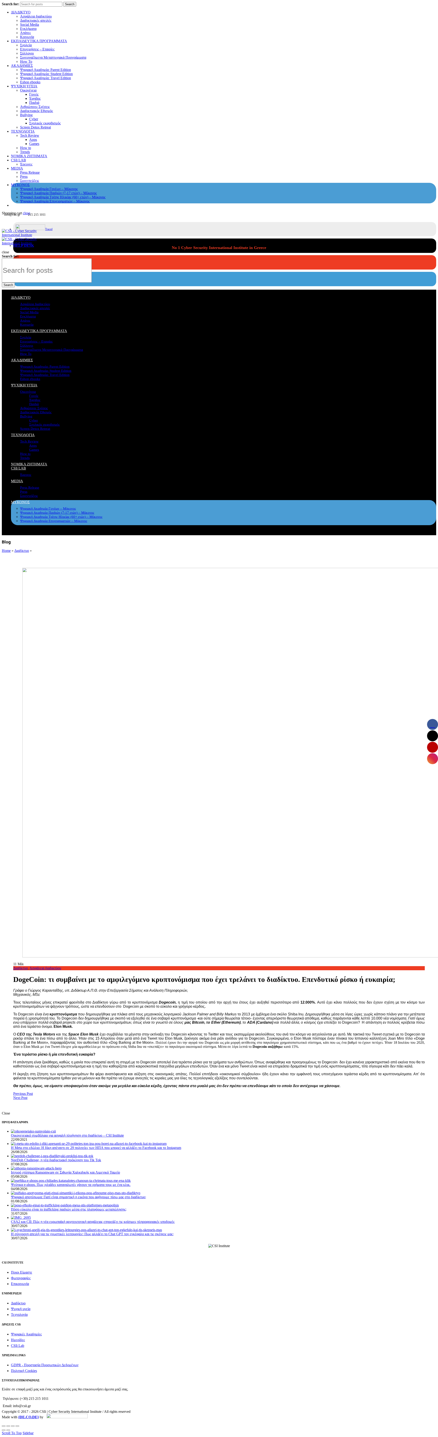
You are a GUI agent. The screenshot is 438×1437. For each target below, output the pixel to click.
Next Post (20, 1098)
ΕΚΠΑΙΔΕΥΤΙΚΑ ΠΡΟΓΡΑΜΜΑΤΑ (39, 41)
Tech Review (29, 135)
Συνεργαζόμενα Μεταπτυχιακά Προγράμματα (53, 57)
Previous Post (23, 1094)
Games (34, 144)
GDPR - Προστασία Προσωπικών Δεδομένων (44, 1365)
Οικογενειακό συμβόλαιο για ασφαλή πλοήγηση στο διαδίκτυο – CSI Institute (67, 1135)
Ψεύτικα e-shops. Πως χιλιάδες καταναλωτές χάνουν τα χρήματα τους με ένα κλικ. (70, 1185)
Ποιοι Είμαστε (21, 1272)
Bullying (26, 115)
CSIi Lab (17, 1346)
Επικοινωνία (20, 1284)
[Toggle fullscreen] (13, 1426)
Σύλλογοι (27, 53)
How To (26, 61)
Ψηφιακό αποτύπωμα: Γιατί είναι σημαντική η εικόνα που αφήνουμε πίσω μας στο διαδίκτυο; (78, 1197)
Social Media (29, 24)
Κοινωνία (27, 37)
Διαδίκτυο (21, 551)
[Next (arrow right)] (8, 1430)
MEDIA (17, 168)
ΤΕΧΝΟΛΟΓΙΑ (23, 131)
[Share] (8, 1426)
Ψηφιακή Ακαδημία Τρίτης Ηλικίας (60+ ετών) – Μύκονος (62, 197)
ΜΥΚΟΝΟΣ (20, 185)
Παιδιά (34, 103)
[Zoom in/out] (17, 1426)
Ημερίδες (18, 1340)
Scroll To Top (12, 1433)
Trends (25, 152)
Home (6, 551)
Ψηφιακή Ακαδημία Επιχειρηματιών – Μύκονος (55, 201)
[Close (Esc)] (3, 1426)
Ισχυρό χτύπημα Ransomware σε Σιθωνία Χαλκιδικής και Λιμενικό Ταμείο (65, 1172)
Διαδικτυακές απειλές (35, 20)
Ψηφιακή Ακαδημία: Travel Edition (45, 78)
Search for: (10, 4)
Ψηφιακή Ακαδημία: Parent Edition (45, 70)
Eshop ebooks (30, 82)
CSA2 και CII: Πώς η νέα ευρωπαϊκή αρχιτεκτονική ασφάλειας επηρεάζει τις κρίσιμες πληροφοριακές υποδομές (93, 1222)
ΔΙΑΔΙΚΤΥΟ (21, 12)
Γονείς (34, 94)
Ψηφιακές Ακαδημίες (26, 1334)
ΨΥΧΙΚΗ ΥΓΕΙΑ (24, 86)
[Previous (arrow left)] (3, 1430)
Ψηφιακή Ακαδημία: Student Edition (46, 74)
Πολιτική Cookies (24, 1371)
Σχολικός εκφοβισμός (45, 123)
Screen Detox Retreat (35, 127)
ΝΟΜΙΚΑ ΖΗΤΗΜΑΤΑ (29, 156)
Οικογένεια (28, 90)
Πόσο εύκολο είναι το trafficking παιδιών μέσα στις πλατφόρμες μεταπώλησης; (68, 1209)
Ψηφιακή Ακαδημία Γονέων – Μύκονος (49, 189)
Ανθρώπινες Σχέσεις (35, 107)
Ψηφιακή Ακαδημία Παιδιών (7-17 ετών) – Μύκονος (58, 193)
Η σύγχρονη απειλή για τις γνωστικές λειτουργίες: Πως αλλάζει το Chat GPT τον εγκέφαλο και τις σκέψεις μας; (92, 1234)
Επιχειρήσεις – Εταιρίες (37, 49)
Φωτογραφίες (21, 1278)
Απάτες (25, 33)
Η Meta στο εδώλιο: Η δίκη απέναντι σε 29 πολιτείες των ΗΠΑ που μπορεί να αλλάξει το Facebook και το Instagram (96, 1148)
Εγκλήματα (28, 29)
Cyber (33, 119)
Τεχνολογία (19, 1314)
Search (69, 4)
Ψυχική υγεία (20, 1309)
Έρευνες (26, 164)
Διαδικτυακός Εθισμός (36, 111)
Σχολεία (26, 45)
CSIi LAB (18, 160)
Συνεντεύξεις (29, 181)
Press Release (30, 172)
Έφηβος (35, 98)
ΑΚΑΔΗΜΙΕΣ (22, 66)
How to (25, 148)
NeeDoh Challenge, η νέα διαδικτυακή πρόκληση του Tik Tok (56, 1160)
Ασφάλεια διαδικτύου (36, 16)
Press (24, 176)
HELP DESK (23, 245)
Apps (33, 140)
